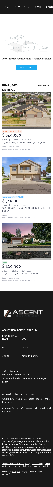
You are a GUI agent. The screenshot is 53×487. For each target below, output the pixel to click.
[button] (17, 7)
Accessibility (44, 466)
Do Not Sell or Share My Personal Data (18, 394)
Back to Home (26, 67)
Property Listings (21, 466)
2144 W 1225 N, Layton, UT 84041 (20, 273)
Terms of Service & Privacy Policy (16, 464)
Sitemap (33, 466)
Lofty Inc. (16, 472)
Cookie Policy (37, 464)
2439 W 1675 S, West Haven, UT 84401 (23, 142)
